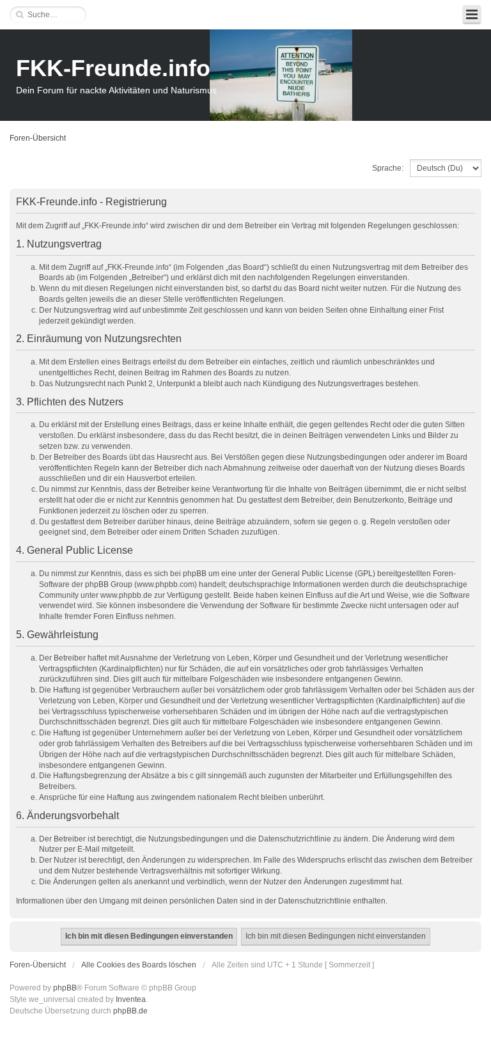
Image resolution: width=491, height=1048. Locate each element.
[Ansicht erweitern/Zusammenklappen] (471, 14)
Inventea (131, 999)
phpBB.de (130, 1010)
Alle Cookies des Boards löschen (138, 964)
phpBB (65, 987)
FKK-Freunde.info (113, 68)
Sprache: (387, 168)
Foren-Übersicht (38, 138)
